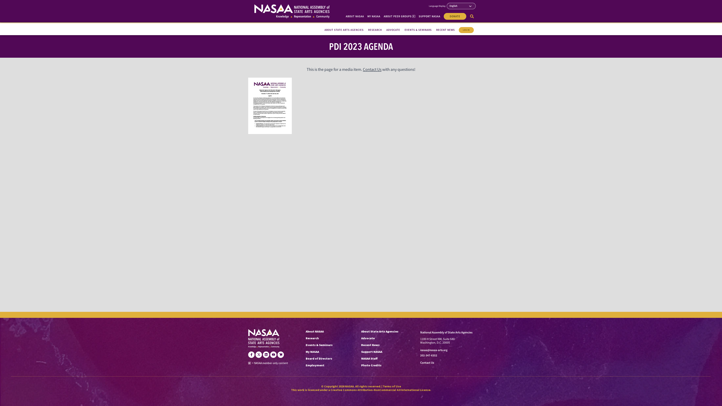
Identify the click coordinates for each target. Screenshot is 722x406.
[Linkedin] (266, 354)
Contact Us (372, 69)
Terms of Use (392, 386)
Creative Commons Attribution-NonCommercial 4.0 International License (380, 390)
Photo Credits (371, 365)
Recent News (370, 345)
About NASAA (355, 16)
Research (312, 338)
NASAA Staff (369, 358)
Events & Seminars (319, 345)
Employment (315, 365)
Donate (455, 16)
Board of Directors (319, 358)
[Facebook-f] (251, 354)
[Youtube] (273, 354)
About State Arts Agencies (379, 331)
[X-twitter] (259, 354)
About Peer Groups (399, 16)
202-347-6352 (428, 355)
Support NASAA (429, 16)
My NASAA (373, 16)
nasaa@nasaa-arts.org (433, 350)
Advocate (368, 338)
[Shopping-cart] (281, 354)
